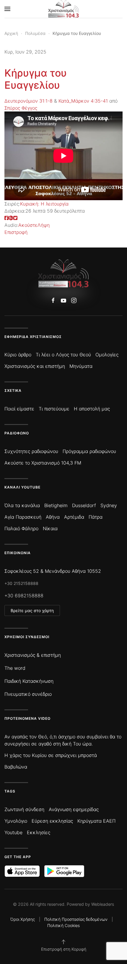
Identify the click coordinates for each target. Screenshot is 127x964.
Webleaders (102, 904)
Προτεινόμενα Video (27, 718)
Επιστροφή (15, 232)
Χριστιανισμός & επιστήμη (32, 655)
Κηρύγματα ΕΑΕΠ (96, 821)
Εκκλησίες (38, 832)
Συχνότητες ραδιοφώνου (31, 451)
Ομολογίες (106, 355)
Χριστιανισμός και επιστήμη (34, 366)
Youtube (13, 832)
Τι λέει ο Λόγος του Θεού (63, 355)
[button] (7, 9)
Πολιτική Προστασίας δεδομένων (76, 919)
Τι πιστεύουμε (54, 409)
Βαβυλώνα (15, 767)
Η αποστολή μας (92, 409)
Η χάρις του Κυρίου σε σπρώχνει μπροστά (50, 755)
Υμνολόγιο (15, 821)
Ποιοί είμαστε (19, 409)
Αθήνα (53, 517)
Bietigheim (56, 505)
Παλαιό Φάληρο (21, 528)
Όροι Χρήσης (22, 919)
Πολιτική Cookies (63, 925)
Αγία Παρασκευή (22, 517)
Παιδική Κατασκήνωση (28, 681)
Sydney (108, 505)
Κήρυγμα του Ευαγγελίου (35, 79)
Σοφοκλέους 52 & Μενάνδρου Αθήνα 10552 (52, 571)
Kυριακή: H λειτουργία (44, 204)
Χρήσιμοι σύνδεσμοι (26, 637)
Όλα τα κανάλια (22, 505)
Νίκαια (50, 528)
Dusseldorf (84, 505)
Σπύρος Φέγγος (20, 108)
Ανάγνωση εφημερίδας (74, 809)
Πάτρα (95, 517)
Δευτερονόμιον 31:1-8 (28, 101)
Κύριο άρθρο (17, 355)
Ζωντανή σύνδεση (24, 809)
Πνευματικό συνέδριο (28, 694)
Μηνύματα (80, 366)
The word (14, 668)
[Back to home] (63, 9)
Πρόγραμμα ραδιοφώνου (89, 451)
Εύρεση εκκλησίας (52, 821)
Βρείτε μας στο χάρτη (32, 610)
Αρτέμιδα (74, 517)
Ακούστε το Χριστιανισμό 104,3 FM (42, 463)
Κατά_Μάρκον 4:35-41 (83, 101)
